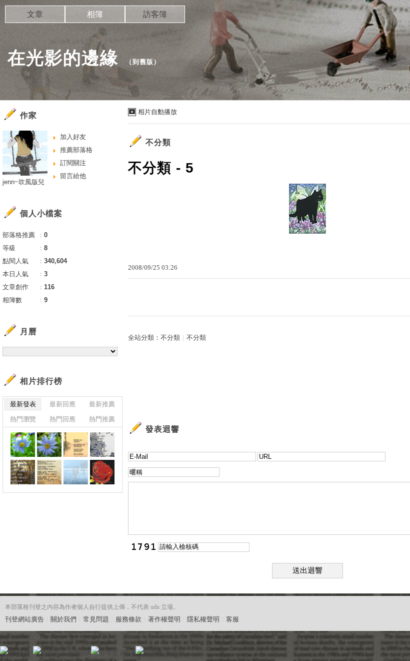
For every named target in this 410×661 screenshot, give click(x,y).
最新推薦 (102, 404)
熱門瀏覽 (23, 419)
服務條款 (129, 619)
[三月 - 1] (49, 444)
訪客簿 (155, 14)
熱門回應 (63, 419)
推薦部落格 (76, 150)
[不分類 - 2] (22, 472)
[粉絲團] (4, 650)
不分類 (170, 337)
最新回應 (63, 404)
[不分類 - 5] (76, 472)
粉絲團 (20, 653)
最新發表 (23, 404)
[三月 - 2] (22, 444)
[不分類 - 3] (102, 444)
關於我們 (63, 619)
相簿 (95, 14)
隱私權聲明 (203, 619)
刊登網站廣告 (24, 619)
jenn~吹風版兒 (23, 182)
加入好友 (73, 137)
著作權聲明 (164, 619)
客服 (232, 619)
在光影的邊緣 (63, 58)
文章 (35, 14)
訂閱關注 (73, 163)
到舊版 (143, 62)
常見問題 (96, 619)
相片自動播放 (157, 112)
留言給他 (73, 176)
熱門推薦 (102, 419)
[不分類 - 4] (76, 444)
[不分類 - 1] (49, 472)
